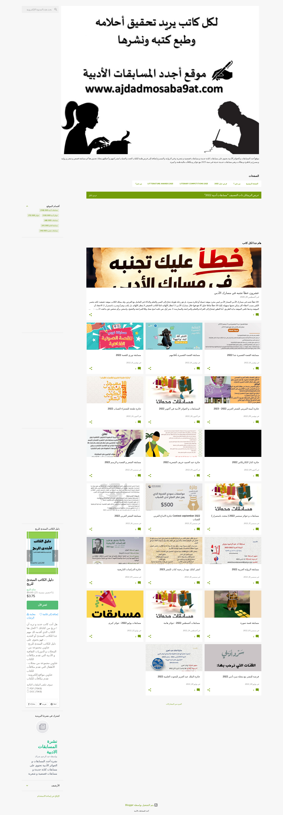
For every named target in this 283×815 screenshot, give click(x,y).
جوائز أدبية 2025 (50, 215)
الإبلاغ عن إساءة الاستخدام (48, 796)
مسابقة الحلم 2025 (50, 225)
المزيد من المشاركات (174, 704)
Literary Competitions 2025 (194, 184)
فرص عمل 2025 (220, 184)
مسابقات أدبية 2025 (49, 210)
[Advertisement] (189, 219)
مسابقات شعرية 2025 (49, 231)
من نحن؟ (138, 184)
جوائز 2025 (34, 215)
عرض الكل (93, 195)
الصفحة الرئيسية (252, 184)
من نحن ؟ (236, 184)
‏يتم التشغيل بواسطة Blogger (139, 805)
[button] (90, 315)
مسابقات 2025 (51, 220)
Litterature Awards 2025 (160, 184)
